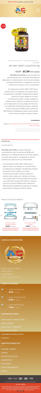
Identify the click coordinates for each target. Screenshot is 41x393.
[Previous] (1, 219)
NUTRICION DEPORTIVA (31, 60)
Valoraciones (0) (7, 145)
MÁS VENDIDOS (14, 124)
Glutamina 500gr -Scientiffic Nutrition (10, 223)
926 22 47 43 (6, 271)
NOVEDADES (22, 124)
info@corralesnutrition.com (10, 277)
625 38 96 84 (6, 274)
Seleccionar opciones (10, 229)
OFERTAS (31, 125)
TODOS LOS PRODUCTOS (15, 60)
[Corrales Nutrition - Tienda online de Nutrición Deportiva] (20, 10)
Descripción (5, 141)
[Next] (40, 219)
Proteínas (36, 62)
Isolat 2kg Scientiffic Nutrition (30, 223)
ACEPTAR (20, 391)
